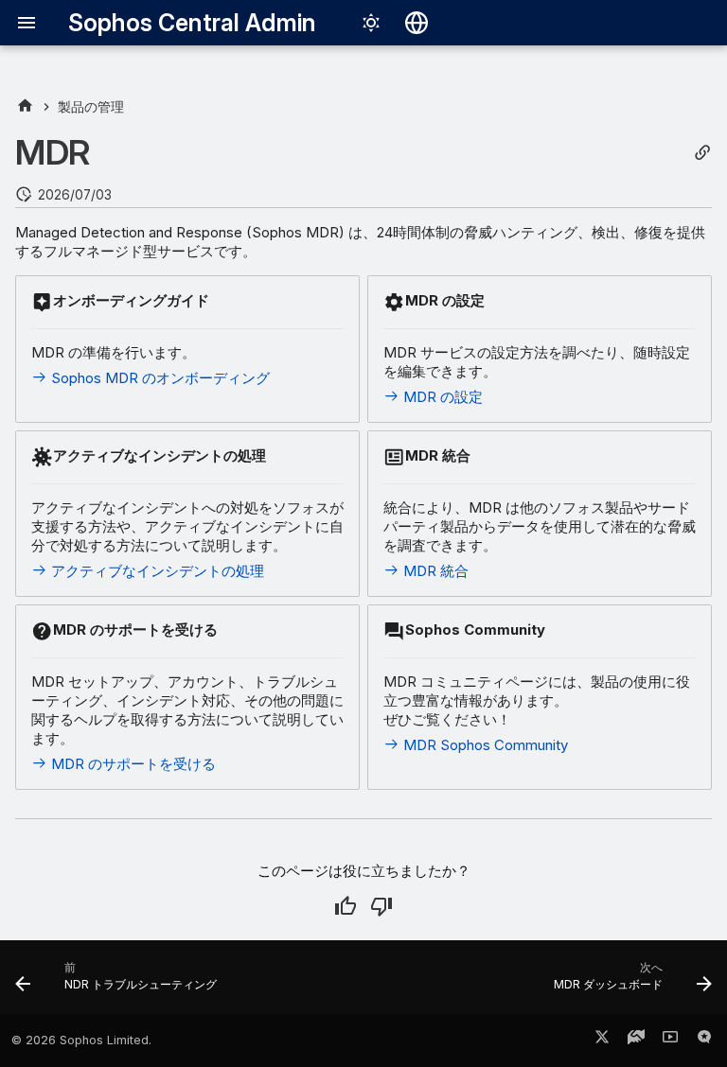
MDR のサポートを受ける (131, 764)
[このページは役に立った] (345, 906)
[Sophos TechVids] (670, 1040)
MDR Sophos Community (483, 745)
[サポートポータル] (636, 1040)
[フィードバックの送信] (704, 1040)
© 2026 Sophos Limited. (81, 1040)
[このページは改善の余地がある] (381, 906)
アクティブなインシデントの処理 (155, 571)
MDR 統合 (434, 571)
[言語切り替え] (416, 23)
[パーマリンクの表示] (702, 153)
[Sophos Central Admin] (25, 106)
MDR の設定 (441, 397)
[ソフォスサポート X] (602, 1040)
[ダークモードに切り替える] (371, 23)
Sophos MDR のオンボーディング (158, 378)
